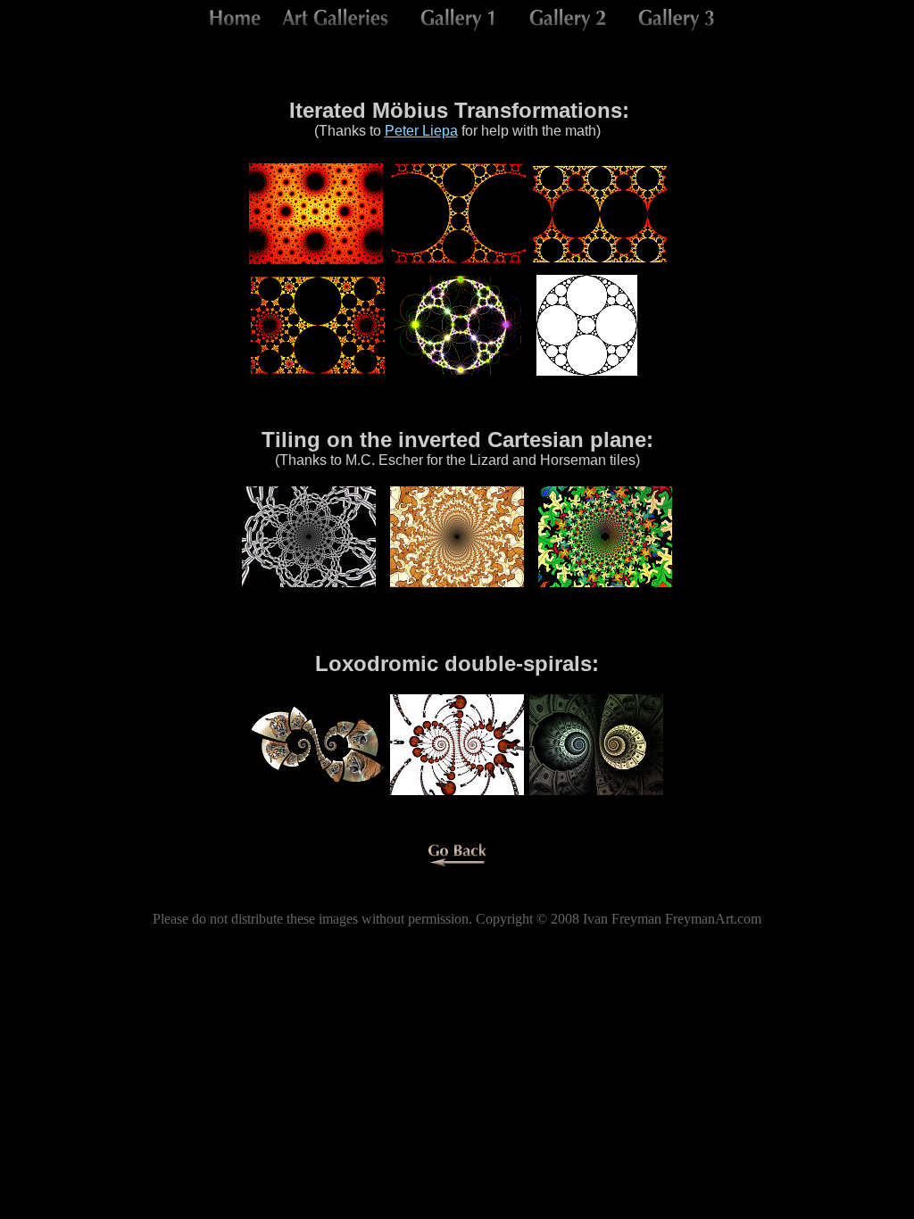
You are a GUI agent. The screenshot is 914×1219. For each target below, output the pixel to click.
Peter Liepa (421, 130)
